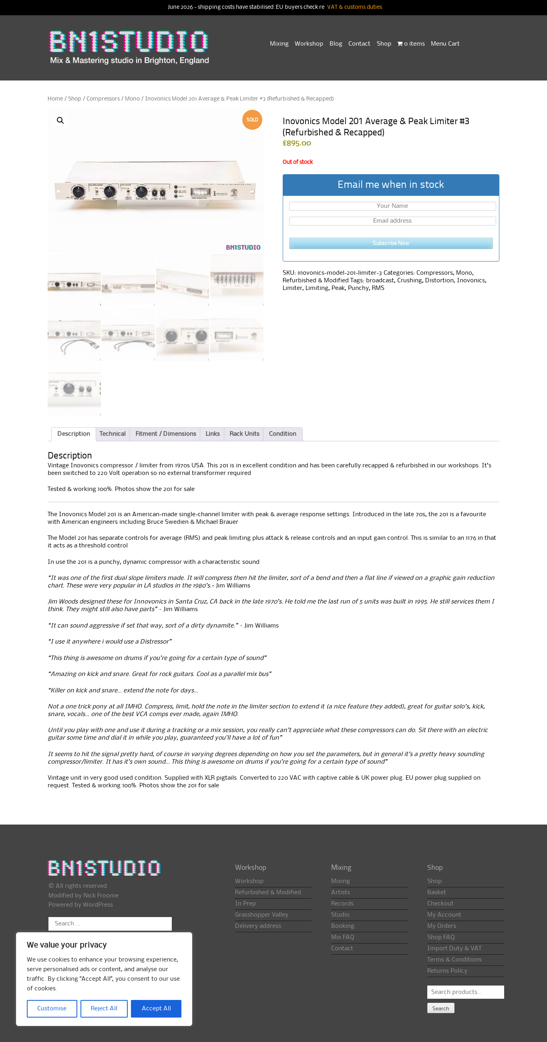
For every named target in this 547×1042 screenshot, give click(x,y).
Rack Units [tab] (244, 434)
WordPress (98, 905)
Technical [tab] (113, 434)
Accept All (156, 1009)
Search (440, 1008)
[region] (104, 979)
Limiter (292, 288)
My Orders (441, 926)
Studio (340, 915)
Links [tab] (213, 434)
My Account (444, 915)
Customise (51, 1009)
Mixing (279, 44)
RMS (378, 288)
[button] (60, 120)
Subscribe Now (391, 243)
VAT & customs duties (354, 7)
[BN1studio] (130, 52)
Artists (340, 892)
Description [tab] (74, 434)
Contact (359, 44)
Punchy (358, 288)
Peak (338, 288)
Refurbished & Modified (316, 281)
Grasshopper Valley (261, 915)
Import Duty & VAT (454, 948)
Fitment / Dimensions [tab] (166, 434)
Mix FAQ (342, 937)
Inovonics (471, 281)
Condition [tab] (282, 434)
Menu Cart (445, 44)
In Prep (245, 904)
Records (342, 904)
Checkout (440, 904)
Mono (132, 99)
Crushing (409, 281)
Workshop (309, 44)
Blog (336, 44)
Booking (342, 926)
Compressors (103, 99)
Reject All (104, 1009)
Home (55, 99)
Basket (436, 892)
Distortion (439, 281)
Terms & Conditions (454, 960)
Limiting (317, 288)
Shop (384, 44)
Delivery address (258, 926)
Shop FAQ (441, 937)
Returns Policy (447, 971)
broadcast (380, 281)
